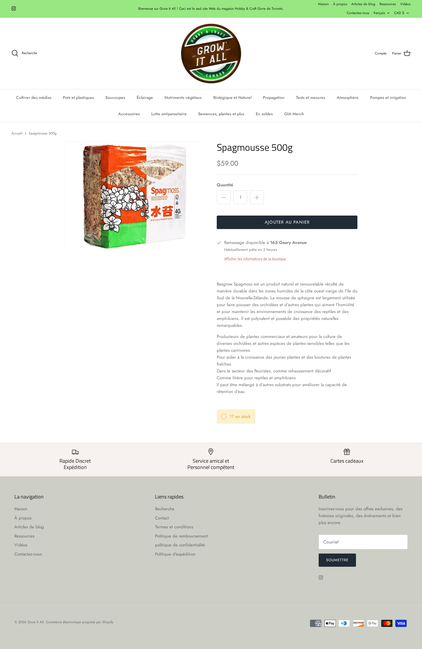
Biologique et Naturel (232, 97)
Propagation (273, 97)
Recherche (164, 509)
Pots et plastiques (78, 97)
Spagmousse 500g (43, 133)
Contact (162, 518)
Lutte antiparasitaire (169, 114)
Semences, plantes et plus (221, 114)
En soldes (264, 114)
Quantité (225, 185)
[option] (134, 195)
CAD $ (399, 12)
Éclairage (145, 97)
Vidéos (405, 4)
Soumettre (337, 560)
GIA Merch (294, 114)
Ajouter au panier (287, 222)
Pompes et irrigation (388, 97)
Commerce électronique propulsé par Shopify (79, 622)
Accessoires (129, 114)
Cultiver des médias (33, 97)
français (379, 12)
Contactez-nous (358, 12)
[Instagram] (13, 8)
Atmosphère (348, 97)
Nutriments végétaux (183, 97)
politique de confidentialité (180, 545)
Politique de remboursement (181, 536)
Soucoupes (115, 97)
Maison (323, 4)
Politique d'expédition (175, 554)
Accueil (16, 133)
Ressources (388, 4)
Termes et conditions (174, 527)
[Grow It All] (211, 54)
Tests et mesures (310, 97)
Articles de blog (363, 4)
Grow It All (36, 622)
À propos (340, 4)
